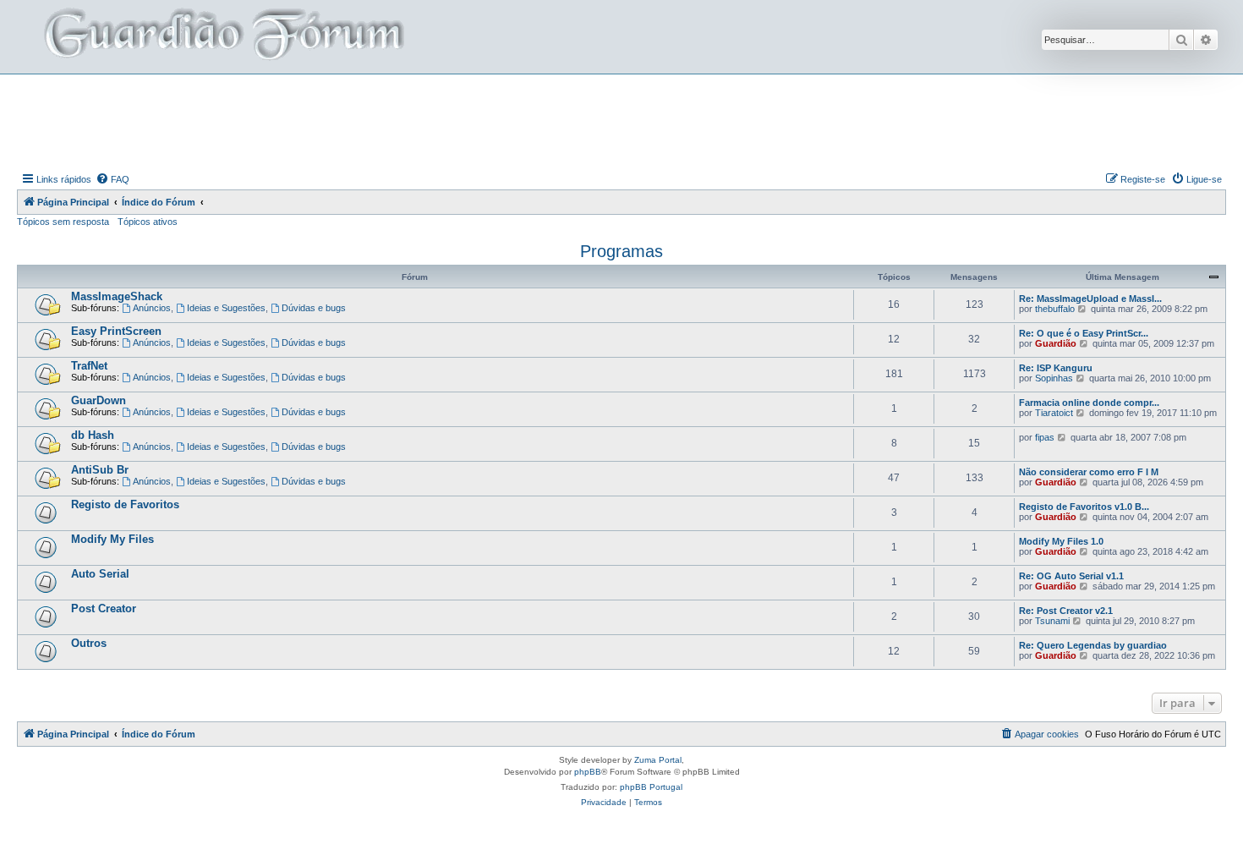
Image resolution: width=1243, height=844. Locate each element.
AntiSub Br (100, 469)
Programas (621, 251)
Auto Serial (100, 573)
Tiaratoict (1054, 413)
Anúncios (152, 308)
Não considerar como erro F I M (1088, 472)
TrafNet (89, 365)
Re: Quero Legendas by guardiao (1093, 645)
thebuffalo (1055, 309)
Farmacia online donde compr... (1089, 402)
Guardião (1055, 343)
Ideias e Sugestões (226, 308)
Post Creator (103, 608)
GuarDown (98, 400)
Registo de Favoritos (125, 504)
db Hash (92, 435)
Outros (89, 643)
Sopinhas (1054, 378)
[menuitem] (112, 179)
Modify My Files (112, 539)
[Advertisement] (621, 121)
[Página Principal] (222, 36)
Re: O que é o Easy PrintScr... (1083, 333)
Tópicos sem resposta (63, 221)
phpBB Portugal (651, 787)
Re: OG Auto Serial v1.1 (1071, 576)
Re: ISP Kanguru (1055, 368)
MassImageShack (116, 296)
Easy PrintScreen (116, 331)
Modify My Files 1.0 (1061, 541)
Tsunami (1052, 621)
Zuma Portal (658, 760)
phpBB (587, 771)
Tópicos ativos (148, 221)
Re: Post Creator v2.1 (1066, 611)
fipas (1044, 437)
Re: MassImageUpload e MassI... (1090, 298)
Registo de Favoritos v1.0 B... (1084, 506)
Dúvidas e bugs (314, 308)
